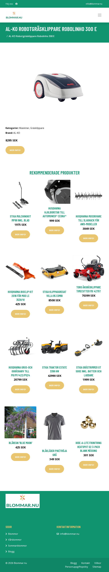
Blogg (11, 551)
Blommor (13, 533)
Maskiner (24, 128)
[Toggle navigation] (99, 15)
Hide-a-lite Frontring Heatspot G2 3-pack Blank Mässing (88, 446)
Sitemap (97, 566)
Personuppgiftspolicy (76, 566)
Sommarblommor (17, 545)
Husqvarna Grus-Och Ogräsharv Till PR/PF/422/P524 (20, 371)
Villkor (97, 563)
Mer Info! (15, 150)
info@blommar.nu (94, 3)
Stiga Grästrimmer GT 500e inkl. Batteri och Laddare (88, 371)
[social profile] (16, 4)
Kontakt (85, 563)
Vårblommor (15, 539)
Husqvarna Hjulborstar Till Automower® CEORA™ (54, 212)
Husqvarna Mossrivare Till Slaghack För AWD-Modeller (88, 220)
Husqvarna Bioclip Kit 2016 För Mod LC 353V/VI (20, 295)
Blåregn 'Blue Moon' (20, 443)
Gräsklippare (37, 128)
